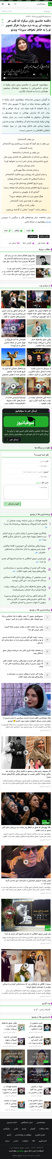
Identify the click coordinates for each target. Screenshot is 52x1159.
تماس (15, 1141)
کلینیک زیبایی (44, 1009)
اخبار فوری (43, 1141)
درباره (7, 1141)
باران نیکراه (44, 236)
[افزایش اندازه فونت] (2, 20)
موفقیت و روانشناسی (23, 1134)
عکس (16, 1128)
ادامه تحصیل (12, 1122)
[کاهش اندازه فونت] (2, 25)
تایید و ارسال (13, 504)
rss (33, 1141)
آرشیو (9, 1134)
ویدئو (48, 222)
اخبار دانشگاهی (27, 1122)
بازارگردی (6, 1128)
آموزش (32, 1128)
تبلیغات (25, 1141)
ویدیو (47, 11)
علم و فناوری (40, 1134)
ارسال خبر (12, 243)
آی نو (35, 1009)
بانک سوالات (44, 1128)
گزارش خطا (27, 243)
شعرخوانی (33, 236)
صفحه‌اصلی (41, 4)
